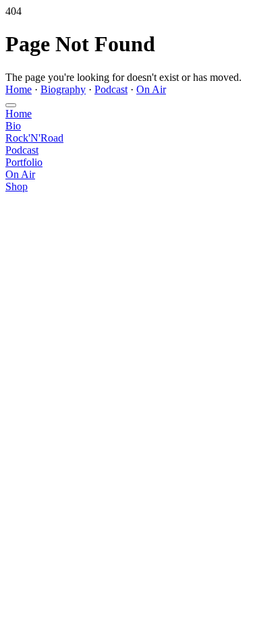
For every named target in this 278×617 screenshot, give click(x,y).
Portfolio (24, 162)
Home (18, 89)
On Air (151, 89)
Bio (13, 125)
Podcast (111, 89)
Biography (63, 89)
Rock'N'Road (34, 138)
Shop (16, 186)
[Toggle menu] (10, 105)
